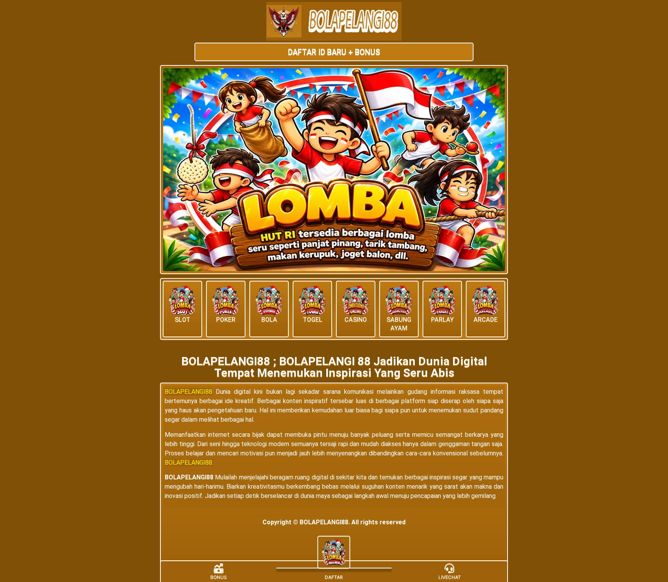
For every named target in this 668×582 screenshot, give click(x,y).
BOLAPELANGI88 (188, 391)
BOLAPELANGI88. (189, 462)
